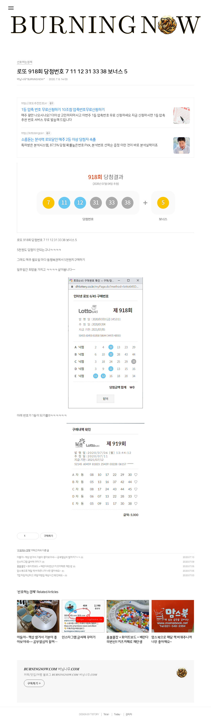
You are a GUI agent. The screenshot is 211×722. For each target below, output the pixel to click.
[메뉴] (11, 8)
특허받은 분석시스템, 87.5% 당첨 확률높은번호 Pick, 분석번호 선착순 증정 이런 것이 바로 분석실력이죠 (89, 145)
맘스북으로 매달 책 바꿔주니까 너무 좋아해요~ (39, 571)
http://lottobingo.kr (32, 133)
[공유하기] (29, 536)
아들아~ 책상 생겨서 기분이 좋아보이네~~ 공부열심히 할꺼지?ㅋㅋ (48, 557)
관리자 (129, 714)
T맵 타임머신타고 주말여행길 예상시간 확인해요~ (40, 575)
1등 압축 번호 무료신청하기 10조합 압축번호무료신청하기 (62, 110)
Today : (118, 714)
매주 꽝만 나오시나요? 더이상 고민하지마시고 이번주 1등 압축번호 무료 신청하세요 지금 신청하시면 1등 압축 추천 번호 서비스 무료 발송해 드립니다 (93, 118)
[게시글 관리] (34, 536)
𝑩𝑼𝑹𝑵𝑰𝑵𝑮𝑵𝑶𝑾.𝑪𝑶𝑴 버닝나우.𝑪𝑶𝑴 (51, 669)
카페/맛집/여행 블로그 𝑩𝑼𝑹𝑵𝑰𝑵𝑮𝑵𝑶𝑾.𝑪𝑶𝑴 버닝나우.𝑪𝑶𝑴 (60, 674)
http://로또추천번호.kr (34, 103)
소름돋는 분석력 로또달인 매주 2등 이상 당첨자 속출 (58, 140)
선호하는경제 (23, 550)
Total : (106, 714)
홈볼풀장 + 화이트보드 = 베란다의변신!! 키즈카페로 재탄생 (44, 566)
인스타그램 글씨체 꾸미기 (29, 562)
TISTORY (94, 714)
